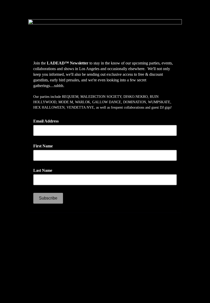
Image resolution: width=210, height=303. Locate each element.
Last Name (42, 170)
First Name (44, 145)
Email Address (47, 121)
